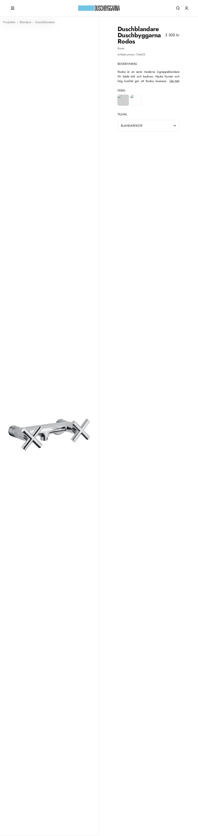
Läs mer (174, 81)
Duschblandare (45, 22)
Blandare (26, 22)
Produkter (9, 22)
